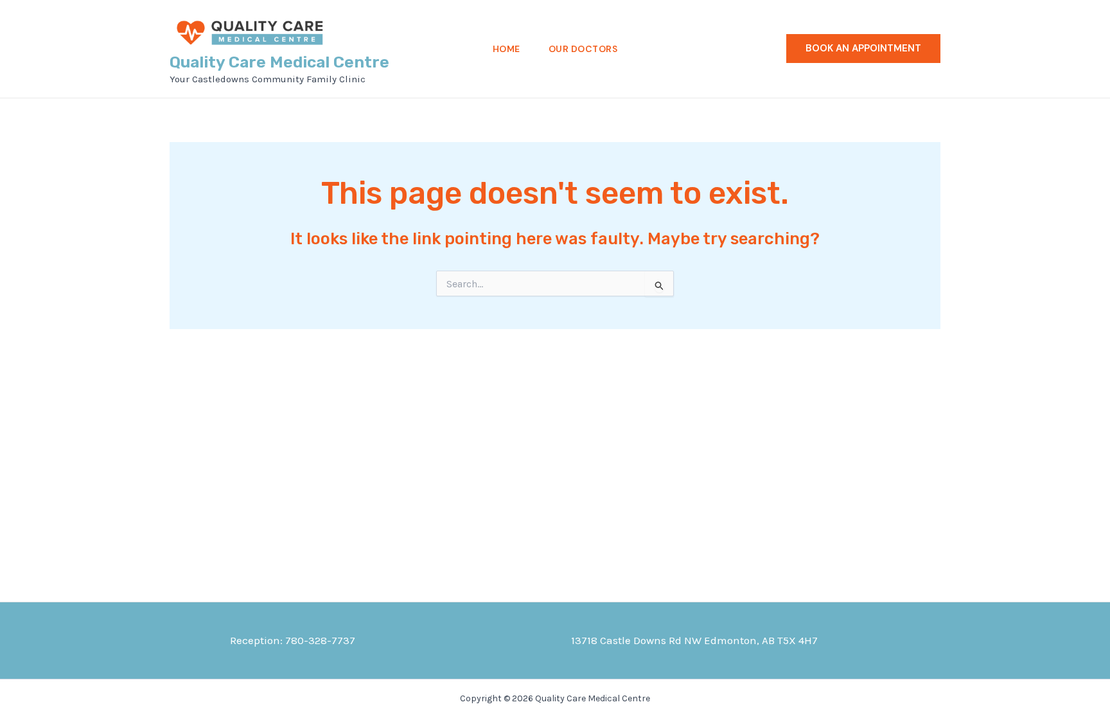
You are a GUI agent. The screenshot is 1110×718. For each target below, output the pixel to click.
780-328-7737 (320, 640)
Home (506, 48)
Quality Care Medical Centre (279, 62)
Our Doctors (583, 48)
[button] (863, 48)
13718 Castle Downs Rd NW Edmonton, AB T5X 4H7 (694, 640)
